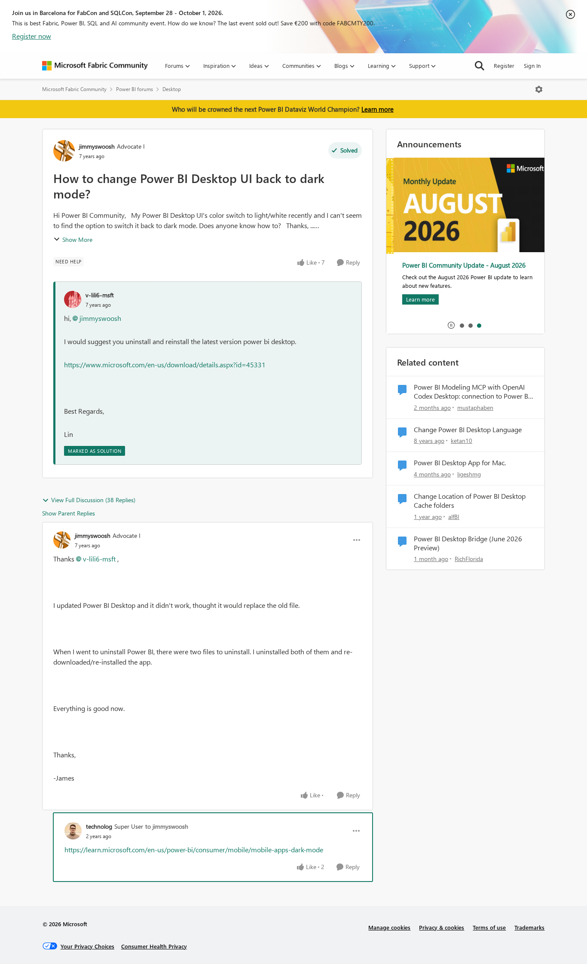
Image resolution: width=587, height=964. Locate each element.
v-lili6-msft (100, 295)
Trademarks (529, 927)
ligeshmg (469, 474)
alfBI (453, 517)
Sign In (532, 65)
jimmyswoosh (97, 146)
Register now (31, 35)
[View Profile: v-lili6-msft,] (72, 299)
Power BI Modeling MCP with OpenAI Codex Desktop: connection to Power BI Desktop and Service (472, 392)
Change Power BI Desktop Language (468, 429)
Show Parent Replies (68, 513)
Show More (77, 239)
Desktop (171, 89)
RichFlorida (469, 559)
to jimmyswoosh (166, 826)
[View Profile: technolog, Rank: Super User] (73, 830)
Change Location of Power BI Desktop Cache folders (470, 500)
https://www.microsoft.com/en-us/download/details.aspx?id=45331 (165, 364)
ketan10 (461, 440)
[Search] (479, 66)
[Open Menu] (539, 89)
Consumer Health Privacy (154, 946)
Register (504, 65)
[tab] (461, 325)
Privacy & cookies (441, 927)
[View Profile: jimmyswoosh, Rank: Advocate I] (64, 151)
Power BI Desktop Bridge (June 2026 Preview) (468, 543)
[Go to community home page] (95, 65)
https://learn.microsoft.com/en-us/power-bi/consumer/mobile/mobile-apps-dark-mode (193, 849)
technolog (99, 826)
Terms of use (489, 927)
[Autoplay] (451, 325)
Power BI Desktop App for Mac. (460, 462)
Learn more (377, 109)
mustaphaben (475, 407)
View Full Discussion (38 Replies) (93, 500)
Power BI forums (134, 89)
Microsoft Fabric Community (74, 89)
